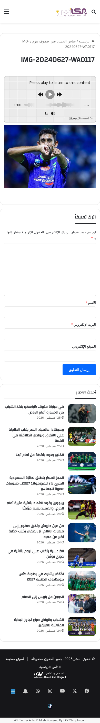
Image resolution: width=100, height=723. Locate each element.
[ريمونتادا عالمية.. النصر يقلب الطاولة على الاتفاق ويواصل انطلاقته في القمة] (82, 436)
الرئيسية (85, 41)
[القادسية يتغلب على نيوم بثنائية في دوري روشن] (82, 558)
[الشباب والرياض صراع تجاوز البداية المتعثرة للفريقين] (82, 626)
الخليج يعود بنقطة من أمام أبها (40, 455)
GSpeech (73, 118)
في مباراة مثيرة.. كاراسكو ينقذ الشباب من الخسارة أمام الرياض (34, 409)
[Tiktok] (50, 706)
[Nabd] (13, 691)
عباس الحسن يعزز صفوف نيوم (54, 41)
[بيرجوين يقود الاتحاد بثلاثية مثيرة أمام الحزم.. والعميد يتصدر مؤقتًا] (82, 509)
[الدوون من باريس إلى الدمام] (82, 603)
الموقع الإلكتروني (84, 346)
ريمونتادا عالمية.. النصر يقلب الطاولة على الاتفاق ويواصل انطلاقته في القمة (36, 435)
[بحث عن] (93, 13)
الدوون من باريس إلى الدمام (43, 597)
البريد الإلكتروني (83, 324)
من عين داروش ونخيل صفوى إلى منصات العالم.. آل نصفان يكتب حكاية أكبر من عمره (36, 531)
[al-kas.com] (71, 11)
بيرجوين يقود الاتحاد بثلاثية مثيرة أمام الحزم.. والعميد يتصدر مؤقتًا (35, 506)
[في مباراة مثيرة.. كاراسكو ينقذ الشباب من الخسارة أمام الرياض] (82, 413)
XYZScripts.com (75, 720)
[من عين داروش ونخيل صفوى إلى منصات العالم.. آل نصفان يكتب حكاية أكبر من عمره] (82, 532)
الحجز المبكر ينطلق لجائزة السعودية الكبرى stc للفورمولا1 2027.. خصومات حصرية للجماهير (35, 483)
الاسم (90, 303)
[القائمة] (6, 13)
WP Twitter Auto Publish (30, 720)
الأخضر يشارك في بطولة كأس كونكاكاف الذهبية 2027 (41, 577)
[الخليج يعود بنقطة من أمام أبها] (82, 461)
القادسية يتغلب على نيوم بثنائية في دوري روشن (36, 554)
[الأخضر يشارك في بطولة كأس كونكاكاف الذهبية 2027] (82, 580)
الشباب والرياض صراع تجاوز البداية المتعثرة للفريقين (39, 622)
